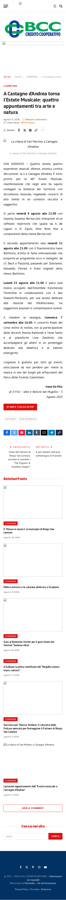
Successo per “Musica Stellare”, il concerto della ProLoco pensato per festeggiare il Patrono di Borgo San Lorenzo (33, 728)
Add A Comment (33, 808)
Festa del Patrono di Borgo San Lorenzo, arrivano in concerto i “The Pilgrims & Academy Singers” (19, 459)
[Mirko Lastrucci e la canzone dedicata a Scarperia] (33, 560)
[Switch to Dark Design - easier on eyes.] (55, 6)
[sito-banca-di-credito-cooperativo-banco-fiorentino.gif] (33, 29)
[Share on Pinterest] (30, 130)
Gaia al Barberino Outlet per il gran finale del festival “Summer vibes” (29, 643)
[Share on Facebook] (19, 130)
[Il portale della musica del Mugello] (33, 6)
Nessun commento (36, 119)
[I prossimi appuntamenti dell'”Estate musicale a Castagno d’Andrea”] (33, 759)
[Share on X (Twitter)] (24, 130)
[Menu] (6, 6)
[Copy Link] (36, 130)
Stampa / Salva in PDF (20, 406)
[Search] (60, 6)
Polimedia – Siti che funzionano (40, 883)
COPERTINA (10, 86)
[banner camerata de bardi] (33, 54)
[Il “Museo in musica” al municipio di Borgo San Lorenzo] (33, 501)
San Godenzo (28, 419)
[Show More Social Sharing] (42, 130)
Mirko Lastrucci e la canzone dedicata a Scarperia (31, 587)
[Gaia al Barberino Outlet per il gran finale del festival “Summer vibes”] (33, 614)
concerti (10, 419)
